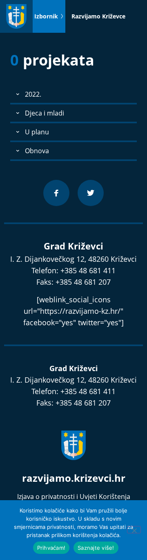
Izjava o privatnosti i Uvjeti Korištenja (73, 496)
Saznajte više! (96, 547)
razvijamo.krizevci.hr (73, 478)
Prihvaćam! (51, 547)
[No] (134, 529)
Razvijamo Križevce (98, 16)
